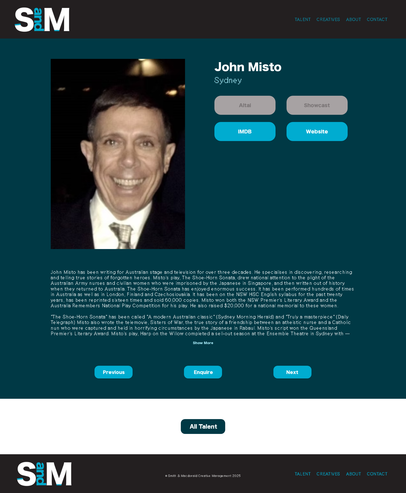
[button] (244, 105)
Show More (203, 343)
